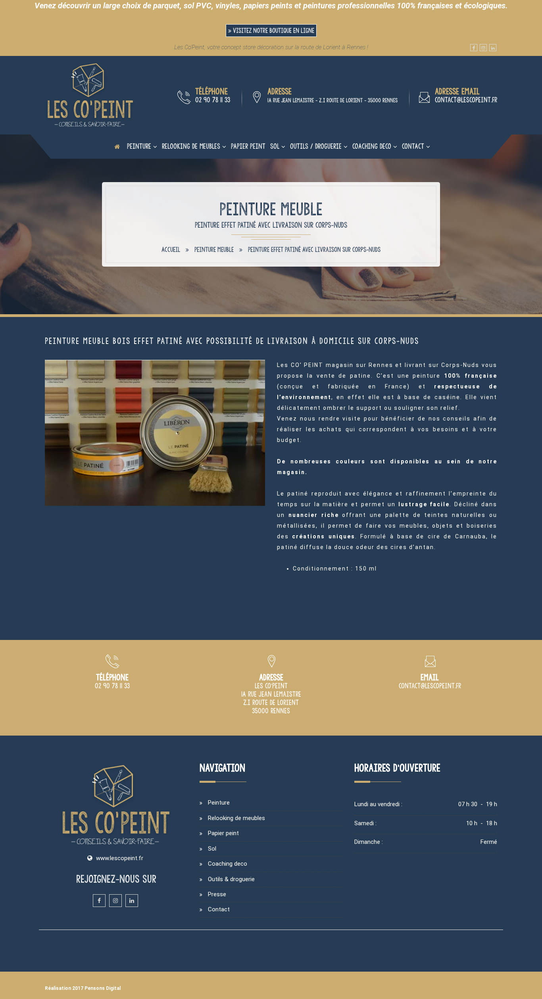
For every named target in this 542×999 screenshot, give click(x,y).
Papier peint (248, 146)
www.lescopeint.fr (119, 858)
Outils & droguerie (231, 879)
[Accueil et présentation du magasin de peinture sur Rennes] (90, 94)
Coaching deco (371, 146)
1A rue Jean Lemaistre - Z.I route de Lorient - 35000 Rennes (332, 100)
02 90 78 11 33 (212, 100)
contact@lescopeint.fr (466, 100)
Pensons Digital (103, 988)
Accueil (170, 250)
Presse (217, 894)
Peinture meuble (214, 250)
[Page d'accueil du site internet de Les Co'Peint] (117, 146)
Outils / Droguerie (316, 146)
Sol (274, 146)
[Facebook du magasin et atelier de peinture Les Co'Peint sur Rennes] (473, 47)
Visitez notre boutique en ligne (272, 31)
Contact (413, 146)
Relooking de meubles (191, 146)
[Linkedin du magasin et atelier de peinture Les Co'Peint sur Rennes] (492, 47)
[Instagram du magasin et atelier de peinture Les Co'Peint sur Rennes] (483, 47)
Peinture (139, 146)
